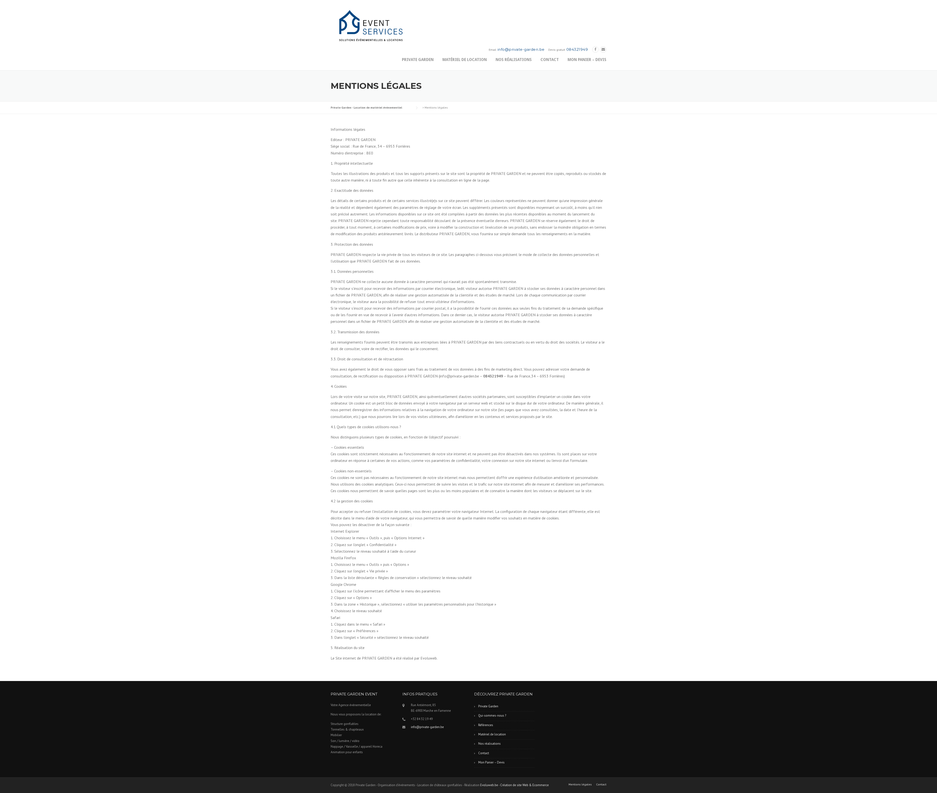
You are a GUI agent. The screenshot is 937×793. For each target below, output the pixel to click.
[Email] (603, 49)
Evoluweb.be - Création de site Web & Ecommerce (514, 785)
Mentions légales (580, 784)
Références (485, 725)
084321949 (577, 49)
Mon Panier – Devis (587, 59)
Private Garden (418, 59)
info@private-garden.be (521, 49)
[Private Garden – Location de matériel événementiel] (370, 26)
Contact (549, 59)
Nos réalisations (514, 59)
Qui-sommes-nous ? (492, 715)
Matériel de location (464, 59)
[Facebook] (595, 49)
